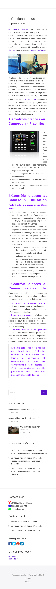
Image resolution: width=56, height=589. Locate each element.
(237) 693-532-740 (19, 506)
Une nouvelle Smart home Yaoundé (25, 530)
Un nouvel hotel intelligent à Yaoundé (26, 526)
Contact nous (14, 559)
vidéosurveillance (38, 50)
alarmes (11, 50)
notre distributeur (29, 100)
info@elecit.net (17, 509)
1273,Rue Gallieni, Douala (21, 503)
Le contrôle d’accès (18, 29)
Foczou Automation (19, 575)
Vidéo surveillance (39, 453)
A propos (12, 556)
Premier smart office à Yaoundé (24, 521)
